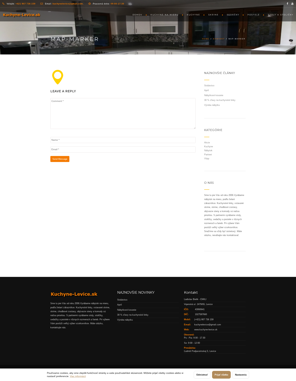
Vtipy (206, 158)
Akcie (207, 142)
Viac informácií (78, 376)
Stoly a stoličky (280, 15)
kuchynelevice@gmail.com (207, 324)
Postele (254, 15)
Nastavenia (240, 374)
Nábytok (208, 150)
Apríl (206, 90)
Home (205, 39)
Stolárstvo (209, 85)
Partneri (208, 154)
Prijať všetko (221, 374)
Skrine (213, 15)
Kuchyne (193, 15)
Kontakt (219, 39)
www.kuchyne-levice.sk (205, 329)
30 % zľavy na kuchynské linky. (220, 100)
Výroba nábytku (212, 105)
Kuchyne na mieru (165, 15)
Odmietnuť (202, 374)
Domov (137, 15)
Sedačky (233, 15)
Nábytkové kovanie (213, 95)
